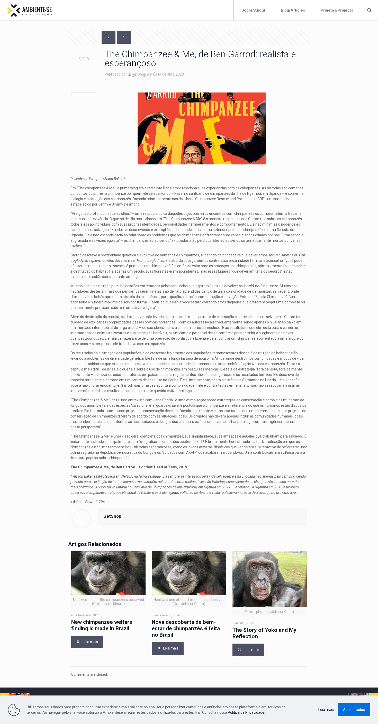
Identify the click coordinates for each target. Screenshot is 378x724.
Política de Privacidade (246, 712)
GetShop (139, 74)
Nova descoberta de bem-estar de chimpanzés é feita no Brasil (186, 628)
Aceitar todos (354, 710)
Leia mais (326, 710)
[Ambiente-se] (29, 10)
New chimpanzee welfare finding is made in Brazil (101, 625)
